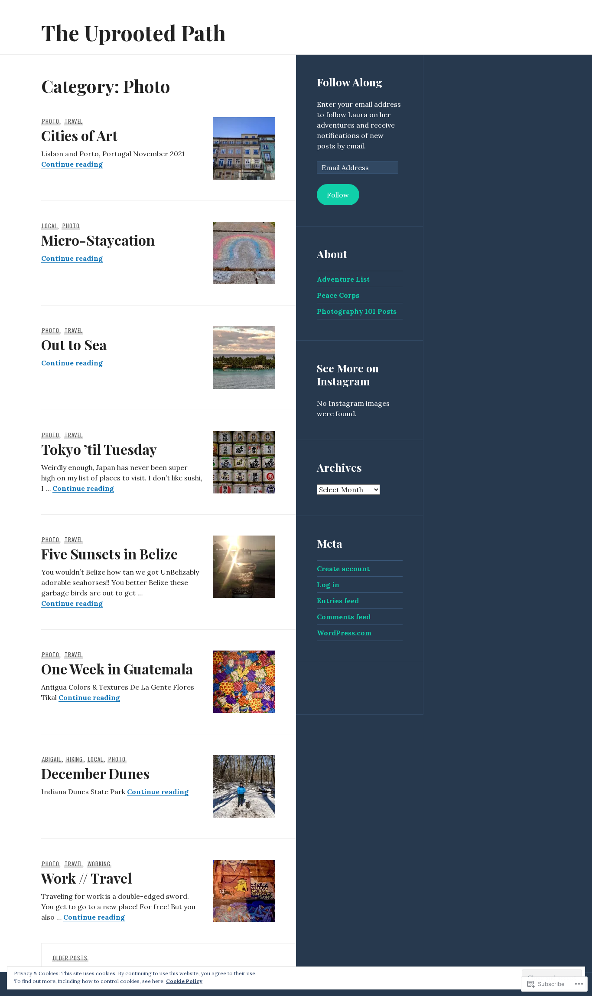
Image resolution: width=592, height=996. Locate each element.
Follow (338, 195)
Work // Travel (86, 877)
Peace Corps (338, 295)
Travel (74, 121)
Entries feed (338, 600)
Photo (50, 121)
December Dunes (95, 773)
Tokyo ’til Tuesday (99, 449)
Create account (343, 568)
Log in (328, 584)
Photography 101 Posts (357, 311)
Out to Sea (74, 344)
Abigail (51, 759)
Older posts (70, 958)
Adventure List (343, 279)
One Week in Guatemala (117, 668)
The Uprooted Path (133, 32)
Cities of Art (79, 135)
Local (49, 225)
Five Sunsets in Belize (109, 553)
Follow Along (349, 82)
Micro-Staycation (98, 239)
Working (99, 863)
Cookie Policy (184, 981)
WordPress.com (344, 632)
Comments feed (344, 616)
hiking (74, 759)
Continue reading (72, 164)
